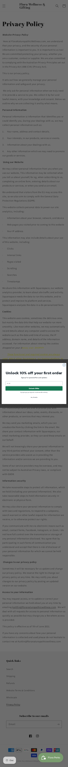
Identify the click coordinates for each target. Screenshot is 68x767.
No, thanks (34, 397)
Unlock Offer (34, 388)
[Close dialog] (64, 365)
